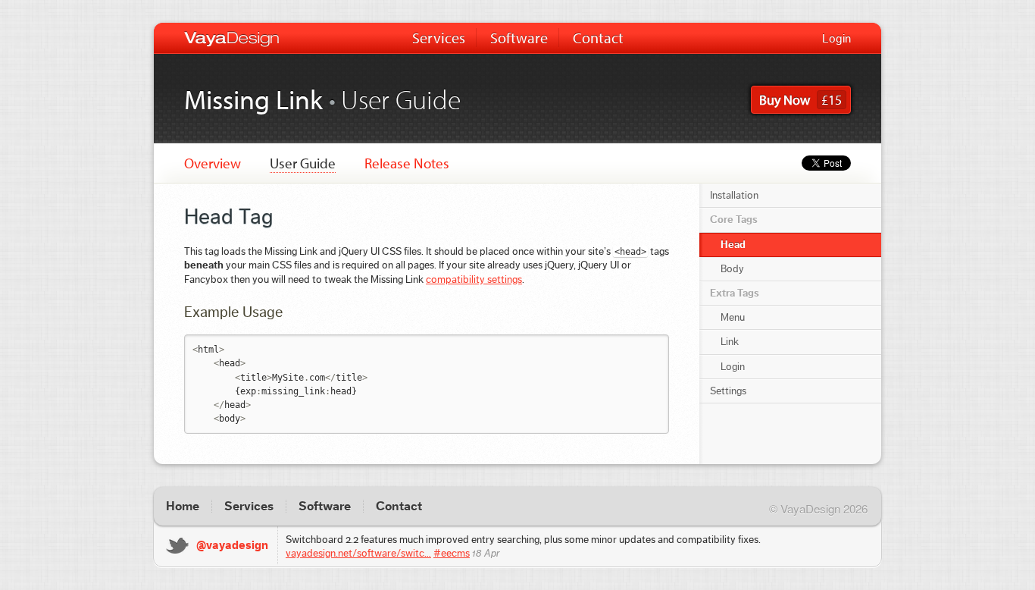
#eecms (451, 553)
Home (182, 506)
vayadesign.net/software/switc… (358, 553)
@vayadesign (232, 545)
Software (519, 37)
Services (438, 37)
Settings (728, 391)
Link (730, 342)
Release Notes (406, 163)
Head (733, 245)
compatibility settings (474, 280)
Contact (598, 37)
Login (836, 39)
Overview (212, 163)
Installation (734, 195)
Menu (733, 317)
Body (732, 269)
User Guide (303, 163)
